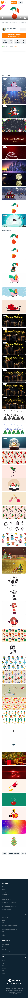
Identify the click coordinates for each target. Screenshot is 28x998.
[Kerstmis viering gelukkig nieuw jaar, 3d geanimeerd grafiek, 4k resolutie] (13, 826)
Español (4, 962)
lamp (4, 853)
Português (4, 965)
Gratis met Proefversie (14, 35)
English (4, 959)
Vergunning (5, 917)
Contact (4, 946)
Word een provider (6, 951)
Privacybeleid (19, 992)
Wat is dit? (15, 46)
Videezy (4, 891)
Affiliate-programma (7, 922)
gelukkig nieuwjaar (14, 853)
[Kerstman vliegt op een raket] (13, 110)
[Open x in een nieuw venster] (18, 983)
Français (4, 970)
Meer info (6, 49)
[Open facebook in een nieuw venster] (6, 983)
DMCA (3, 919)
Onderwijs (4, 896)
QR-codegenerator (6, 908)
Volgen (23, 30)
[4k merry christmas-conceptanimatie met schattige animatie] (13, 192)
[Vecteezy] (2, 2)
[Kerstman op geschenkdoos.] (13, 83)
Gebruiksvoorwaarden (10, 992)
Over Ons (4, 948)
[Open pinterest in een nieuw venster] (13, 983)
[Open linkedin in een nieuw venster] (11, 983)
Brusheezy (4, 886)
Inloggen (21, 2)
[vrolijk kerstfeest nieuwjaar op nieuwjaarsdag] (13, 124)
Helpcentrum (5, 943)
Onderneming (5, 894)
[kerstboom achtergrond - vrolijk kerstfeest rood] (13, 151)
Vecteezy (4, 888)
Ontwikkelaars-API (6, 899)
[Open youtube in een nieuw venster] (20, 983)
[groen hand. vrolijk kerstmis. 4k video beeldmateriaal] (13, 206)
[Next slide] (22, 853)
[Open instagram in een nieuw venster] (8, 983)
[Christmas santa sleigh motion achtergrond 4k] (13, 220)
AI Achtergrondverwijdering (9, 906)
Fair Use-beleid (13, 993)
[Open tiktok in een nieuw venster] (15, 983)
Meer (3, 972)
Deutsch (4, 967)
